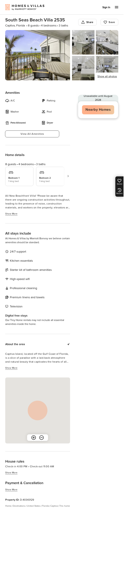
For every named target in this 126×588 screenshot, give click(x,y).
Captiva (54, 506)
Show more (11, 213)
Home (8, 506)
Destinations (19, 506)
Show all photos (107, 76)
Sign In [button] (106, 7)
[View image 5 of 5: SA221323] (107, 68)
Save (112, 22)
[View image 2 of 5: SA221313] (83, 42)
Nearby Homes (98, 109)
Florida (45, 506)
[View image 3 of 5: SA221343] (107, 42)
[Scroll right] (68, 176)
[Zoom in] (33, 437)
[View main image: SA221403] (37, 55)
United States (34, 506)
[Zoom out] (41, 437)
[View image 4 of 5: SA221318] (83, 68)
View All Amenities (32, 134)
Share (89, 22)
